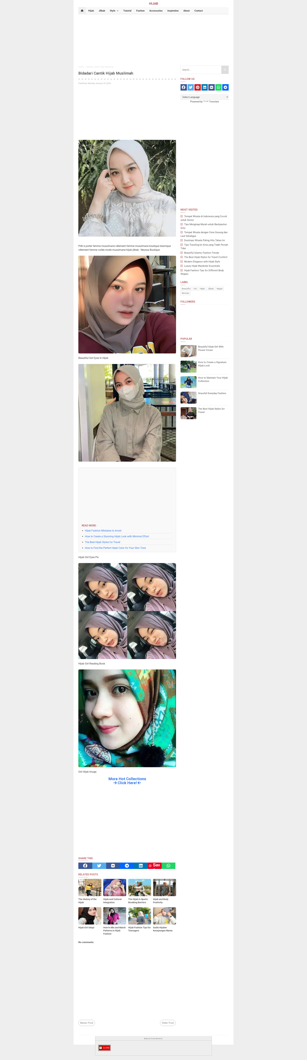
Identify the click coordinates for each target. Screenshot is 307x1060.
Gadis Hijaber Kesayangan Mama (163, 929)
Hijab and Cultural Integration (112, 901)
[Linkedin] (141, 866)
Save (156, 866)
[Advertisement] (153, 39)
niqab (220, 288)
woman (185, 293)
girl (195, 288)
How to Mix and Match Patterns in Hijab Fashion (114, 930)
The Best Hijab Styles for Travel (102, 542)
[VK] (113, 866)
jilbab (211, 288)
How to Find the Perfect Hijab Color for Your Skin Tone (115, 547)
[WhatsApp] (169, 866)
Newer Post (86, 1022)
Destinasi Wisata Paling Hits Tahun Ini (204, 240)
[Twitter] (99, 866)
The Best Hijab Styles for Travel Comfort (205, 257)
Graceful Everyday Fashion (212, 393)
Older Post (168, 1022)
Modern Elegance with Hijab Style (202, 261)
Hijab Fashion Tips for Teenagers (139, 929)
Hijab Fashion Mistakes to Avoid (103, 530)
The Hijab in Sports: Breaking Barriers (138, 901)
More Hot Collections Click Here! (127, 781)
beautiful (186, 288)
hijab (202, 288)
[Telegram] (127, 866)
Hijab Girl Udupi (86, 927)
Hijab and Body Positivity (160, 901)
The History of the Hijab (87, 901)
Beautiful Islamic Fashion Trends (201, 252)
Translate (214, 101)
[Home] (82, 10)
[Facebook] (85, 866)
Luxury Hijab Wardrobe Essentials (202, 265)
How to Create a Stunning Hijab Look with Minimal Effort (117, 536)
